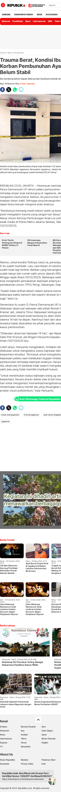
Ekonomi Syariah (23, 14)
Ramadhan (25, 746)
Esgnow (3, 742)
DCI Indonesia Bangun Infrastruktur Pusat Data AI (37, 242)
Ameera (3, 726)
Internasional (39, 21)
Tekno (23, 738)
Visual (23, 742)
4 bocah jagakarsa (31, 415)
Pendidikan (17, 21)
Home (2, 53)
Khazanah (4, 730)
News (10, 53)
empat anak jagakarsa (10, 415)
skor (39, 14)
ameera (6, 14)
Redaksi (24, 760)
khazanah (52, 14)
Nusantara (19, 53)
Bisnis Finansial (48, 738)
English (45, 742)
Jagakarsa (5, 421)
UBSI (50, 21)
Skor (44, 726)
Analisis (24, 734)
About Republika (7, 760)
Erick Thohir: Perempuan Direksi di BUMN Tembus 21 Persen (12, 244)
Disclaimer (4, 764)
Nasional (6, 21)
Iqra (22, 730)
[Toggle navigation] (3, 5)
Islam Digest (47, 730)
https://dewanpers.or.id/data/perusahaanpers (23, 779)
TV (1, 746)
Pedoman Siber (48, 760)
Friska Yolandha (27, 83)
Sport (28, 21)
